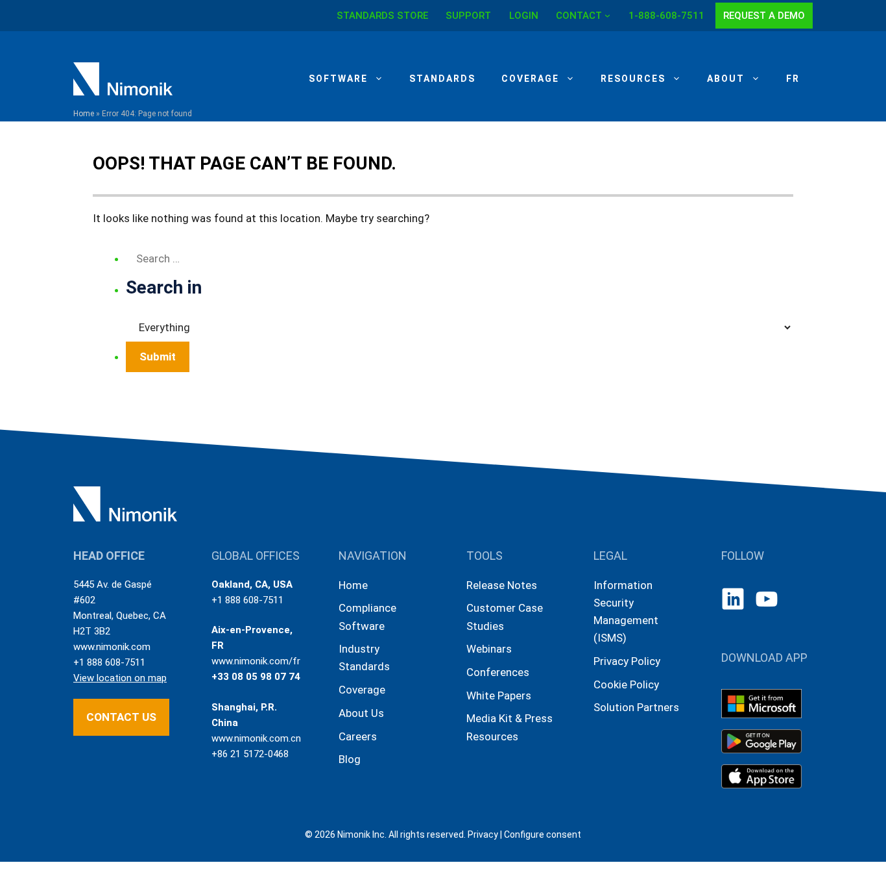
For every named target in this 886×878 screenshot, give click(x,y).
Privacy (483, 834)
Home (83, 113)
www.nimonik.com (111, 647)
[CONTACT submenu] (607, 15)
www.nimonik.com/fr (255, 661)
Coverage (530, 78)
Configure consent (542, 834)
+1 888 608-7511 (109, 662)
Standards (442, 78)
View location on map (120, 678)
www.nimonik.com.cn (256, 738)
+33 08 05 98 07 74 (255, 677)
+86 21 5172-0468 (250, 754)
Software (338, 78)
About (726, 78)
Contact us (121, 716)
